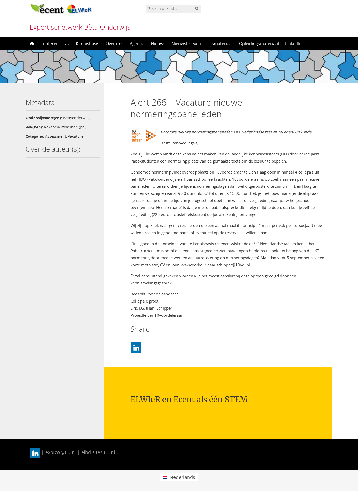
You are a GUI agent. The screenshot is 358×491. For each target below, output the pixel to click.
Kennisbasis (87, 43)
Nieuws (158, 43)
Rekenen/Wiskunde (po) (64, 127)
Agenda (137, 43)
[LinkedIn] (136, 347)
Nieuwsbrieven (186, 43)
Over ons (114, 43)
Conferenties (53, 43)
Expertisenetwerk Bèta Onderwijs (80, 27)
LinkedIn (293, 43)
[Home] (31, 43)
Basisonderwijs (76, 117)
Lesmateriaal (220, 43)
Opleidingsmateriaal (259, 43)
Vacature (75, 136)
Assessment (55, 136)
